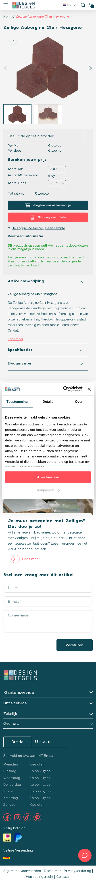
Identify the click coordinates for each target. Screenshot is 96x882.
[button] (5, 5)
